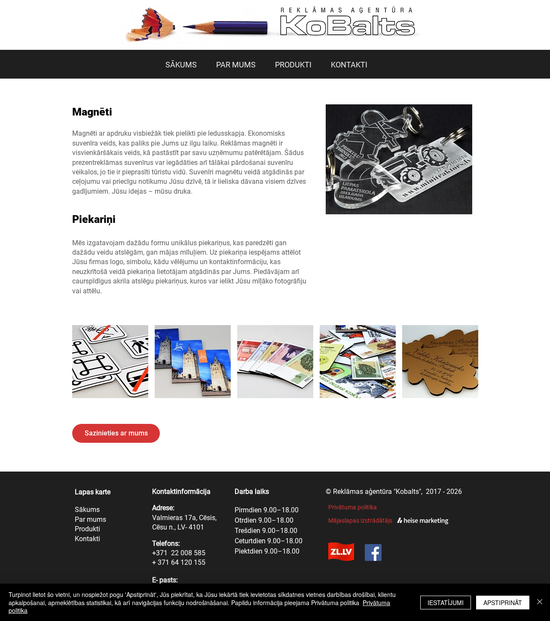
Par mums (90, 519)
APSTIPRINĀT (502, 602)
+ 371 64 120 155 (178, 562)
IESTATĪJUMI (446, 602)
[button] (110, 361)
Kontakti (87, 539)
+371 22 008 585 (178, 553)
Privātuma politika (352, 507)
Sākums (87, 509)
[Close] (540, 602)
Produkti (87, 529)
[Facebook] (373, 552)
